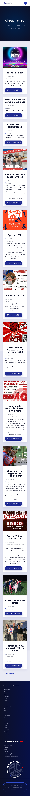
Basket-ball (9, 358)
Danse (8, 79)
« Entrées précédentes (9, 673)
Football (6, 700)
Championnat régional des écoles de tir (15, 473)
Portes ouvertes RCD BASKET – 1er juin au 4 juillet (15, 350)
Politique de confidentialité (11, 756)
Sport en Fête (15, 235)
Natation (6, 717)
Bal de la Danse (15, 72)
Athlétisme (7, 689)
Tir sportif (8, 183)
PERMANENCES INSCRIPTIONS (15, 126)
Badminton (7, 692)
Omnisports (9, 241)
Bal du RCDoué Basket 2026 (15, 537)
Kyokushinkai (7, 715)
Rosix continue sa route (15, 601)
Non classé (13, 79)
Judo (7, 301)
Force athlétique (8, 706)
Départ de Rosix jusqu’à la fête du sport (15, 648)
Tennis (6, 727)
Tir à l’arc (6, 729)
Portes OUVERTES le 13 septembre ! (15, 176)
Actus (5, 749)
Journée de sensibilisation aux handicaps (15, 408)
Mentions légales (8, 754)
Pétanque (6, 723)
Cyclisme (6, 696)
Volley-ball (6, 734)
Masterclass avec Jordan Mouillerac (15, 101)
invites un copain (15, 295)
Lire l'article (13, 90)
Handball (6, 708)
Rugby (5, 725)
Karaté (5, 713)
